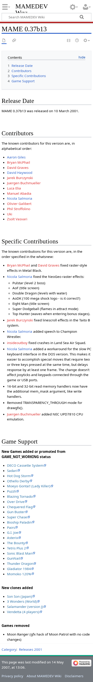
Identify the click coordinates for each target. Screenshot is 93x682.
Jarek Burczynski (20, 177)
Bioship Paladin (19, 522)
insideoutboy (17, 342)
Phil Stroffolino (18, 208)
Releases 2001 (30, 649)
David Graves (17, 167)
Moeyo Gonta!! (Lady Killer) (28, 486)
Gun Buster (16, 512)
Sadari (12, 470)
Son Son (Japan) (19, 596)
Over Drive (15, 501)
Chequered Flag (20, 507)
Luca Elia (14, 188)
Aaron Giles (16, 157)
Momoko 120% (19, 574)
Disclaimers (74, 676)
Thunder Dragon (20, 563)
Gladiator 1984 (19, 568)
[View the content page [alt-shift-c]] (4, 40)
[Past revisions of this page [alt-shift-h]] (77, 40)
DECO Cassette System (25, 465)
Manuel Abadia (19, 193)
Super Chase (17, 517)
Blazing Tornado (20, 496)
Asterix (12, 537)
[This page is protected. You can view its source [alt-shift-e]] (68, 40)
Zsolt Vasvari (17, 219)
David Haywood (19, 172)
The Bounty (16, 543)
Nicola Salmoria (19, 198)
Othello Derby (18, 481)
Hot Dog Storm (18, 475)
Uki (9, 214)
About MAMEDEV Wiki (44, 676)
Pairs (11, 527)
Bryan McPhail (18, 162)
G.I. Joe (12, 532)
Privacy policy (12, 676)
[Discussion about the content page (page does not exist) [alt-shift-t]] (14, 40)
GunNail (13, 558)
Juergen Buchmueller (24, 183)
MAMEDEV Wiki (31, 9)
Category (9, 649)
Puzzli (11, 491)
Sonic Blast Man (19, 553)
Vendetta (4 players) (23, 611)
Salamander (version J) (25, 606)
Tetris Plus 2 (16, 548)
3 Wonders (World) (22, 601)
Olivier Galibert (19, 203)
